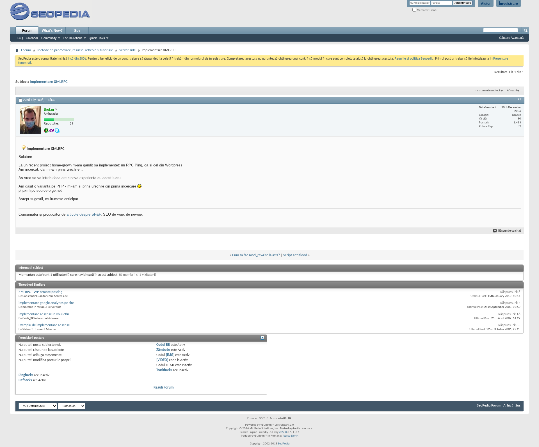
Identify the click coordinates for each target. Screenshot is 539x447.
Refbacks (25, 380)
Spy (77, 31)
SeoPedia (283, 443)
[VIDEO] (162, 360)
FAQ (20, 38)
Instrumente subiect (487, 90)
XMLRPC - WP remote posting (40, 292)
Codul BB (163, 345)
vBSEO (283, 432)
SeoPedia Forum (489, 405)
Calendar (32, 38)
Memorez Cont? (426, 10)
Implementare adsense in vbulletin (44, 314)
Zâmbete (163, 350)
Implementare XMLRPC (48, 82)
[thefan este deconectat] (30, 120)
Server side (127, 50)
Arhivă (508, 405)
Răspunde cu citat (509, 230)
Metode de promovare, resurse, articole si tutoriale (75, 50)
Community (49, 38)
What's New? (52, 31)
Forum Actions (73, 38)
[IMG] (170, 355)
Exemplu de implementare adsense (44, 325)
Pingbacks (26, 375)
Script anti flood (295, 255)
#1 (519, 99)
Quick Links (97, 38)
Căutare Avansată (511, 37)
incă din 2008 (77, 58)
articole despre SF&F (84, 214)
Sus (517, 405)
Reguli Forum (164, 387)
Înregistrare (508, 4)
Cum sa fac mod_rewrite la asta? (256, 255)
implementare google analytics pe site (46, 303)
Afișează (512, 90)
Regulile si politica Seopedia (414, 58)
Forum (27, 31)
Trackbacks (164, 370)
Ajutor (486, 4)
